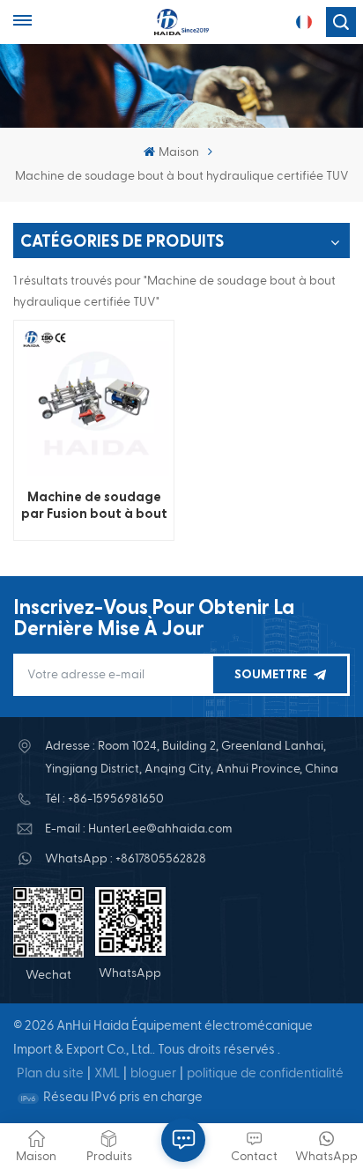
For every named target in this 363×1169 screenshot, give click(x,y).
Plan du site (50, 1073)
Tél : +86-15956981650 (104, 799)
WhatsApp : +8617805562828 (125, 859)
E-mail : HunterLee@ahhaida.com (139, 829)
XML (107, 1073)
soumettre (270, 674)
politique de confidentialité (265, 1073)
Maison (178, 152)
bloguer (153, 1073)
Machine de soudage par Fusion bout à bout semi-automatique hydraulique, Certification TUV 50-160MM (94, 506)
